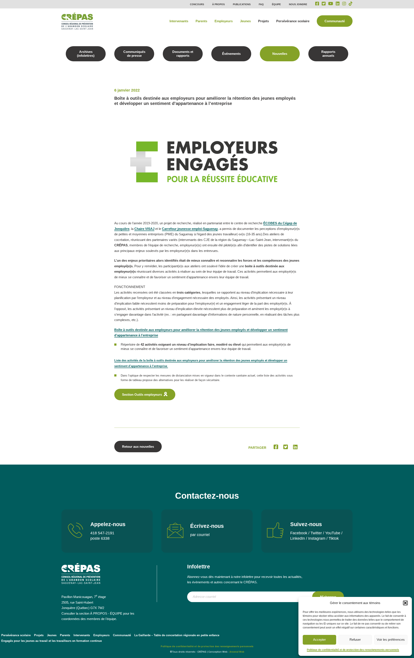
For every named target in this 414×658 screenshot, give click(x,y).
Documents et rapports (182, 53)
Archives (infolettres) (85, 53)
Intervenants (178, 21)
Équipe (276, 4)
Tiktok (334, 538)
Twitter (316, 533)
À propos (218, 4)
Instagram (316, 538)
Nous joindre (298, 4)
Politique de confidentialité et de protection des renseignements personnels (353, 649)
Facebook (298, 533)
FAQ (261, 4)
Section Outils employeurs (142, 394)
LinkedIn (297, 538)
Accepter (319, 639)
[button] (405, 603)
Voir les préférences (391, 639)
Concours (197, 4)
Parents (201, 21)
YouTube (332, 533)
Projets (263, 21)
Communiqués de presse (134, 53)
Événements (231, 53)
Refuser (355, 639)
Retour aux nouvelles (138, 446)
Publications (242, 4)
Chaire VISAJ (144, 229)
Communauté (335, 21)
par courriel (200, 535)
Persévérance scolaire (292, 21)
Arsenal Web (236, 651)
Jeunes (245, 21)
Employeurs (224, 21)
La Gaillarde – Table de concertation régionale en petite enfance (176, 635)
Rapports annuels (328, 53)
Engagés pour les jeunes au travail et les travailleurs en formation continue (51, 640)
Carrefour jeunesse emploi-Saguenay (190, 229)
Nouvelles (279, 53)
